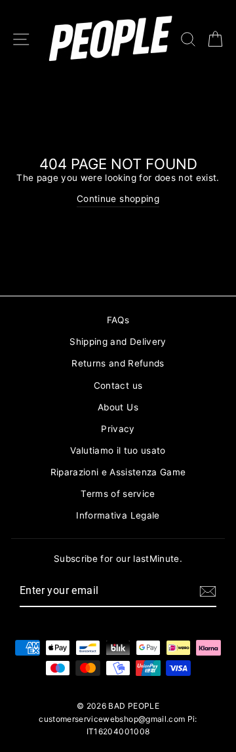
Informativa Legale (117, 515)
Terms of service (118, 493)
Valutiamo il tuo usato (117, 450)
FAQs (118, 320)
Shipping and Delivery (117, 341)
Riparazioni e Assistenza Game (118, 472)
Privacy (117, 429)
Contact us (118, 385)
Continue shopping (118, 198)
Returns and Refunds (117, 363)
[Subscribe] (207, 591)
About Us (118, 407)
